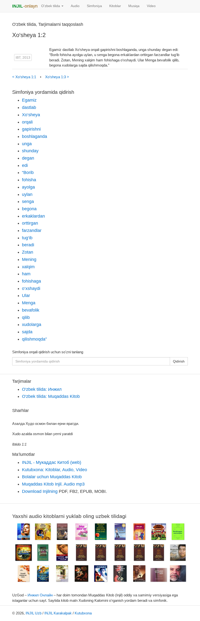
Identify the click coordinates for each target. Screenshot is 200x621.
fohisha (29, 179)
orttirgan (30, 223)
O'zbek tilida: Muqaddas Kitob (51, 396)
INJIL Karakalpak (58, 613)
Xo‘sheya (31, 114)
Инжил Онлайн (40, 595)
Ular (26, 295)
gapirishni (31, 129)
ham (26, 273)
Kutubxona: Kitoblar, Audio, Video (54, 469)
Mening (29, 259)
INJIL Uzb (33, 613)
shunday (30, 150)
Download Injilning (40, 491)
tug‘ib (27, 237)
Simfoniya (94, 6)
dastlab (29, 107)
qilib (26, 317)
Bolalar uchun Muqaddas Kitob (52, 476)
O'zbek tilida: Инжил (42, 389)
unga (27, 143)
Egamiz (29, 100)
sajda (27, 331)
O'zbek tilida (51, 6)
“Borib (28, 172)
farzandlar (31, 230)
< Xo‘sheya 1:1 (24, 77)
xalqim (28, 266)
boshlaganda (34, 136)
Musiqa (134, 6)
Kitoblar (115, 6)
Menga (28, 302)
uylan (27, 194)
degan (28, 158)
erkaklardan (33, 216)
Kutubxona (83, 613)
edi (25, 165)
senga (28, 201)
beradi (28, 244)
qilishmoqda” (34, 339)
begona (29, 208)
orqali (27, 122)
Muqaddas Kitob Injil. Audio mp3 (53, 484)
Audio (75, 6)
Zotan (27, 252)
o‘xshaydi (31, 288)
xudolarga (31, 324)
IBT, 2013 (23, 57)
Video (151, 6)
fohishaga (31, 281)
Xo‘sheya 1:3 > (57, 77)
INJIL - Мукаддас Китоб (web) (51, 462)
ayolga (28, 187)
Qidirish (179, 361)
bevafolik (30, 310)
